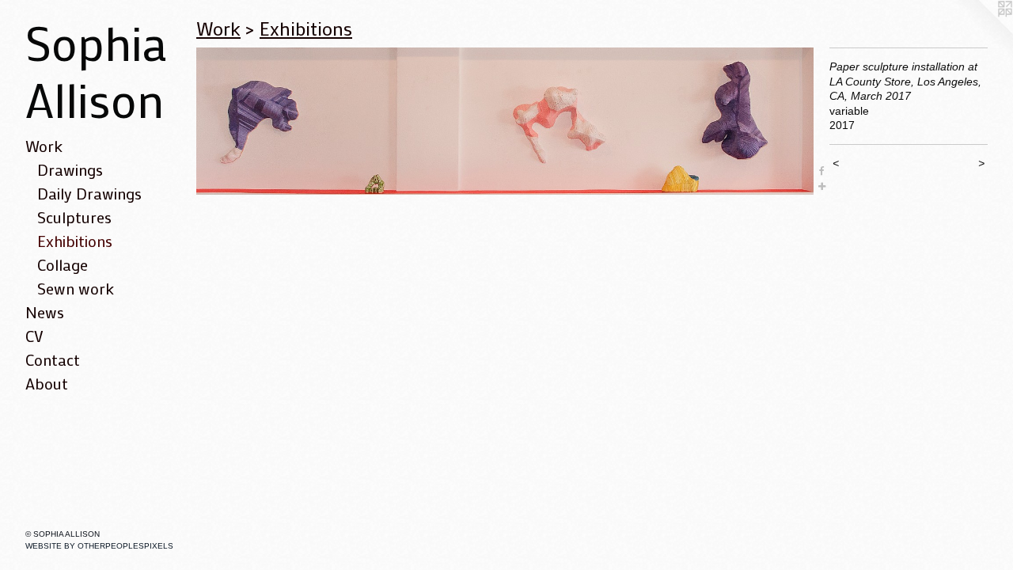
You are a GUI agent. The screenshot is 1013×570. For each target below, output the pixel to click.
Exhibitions (74, 240)
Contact (52, 359)
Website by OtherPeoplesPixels (99, 546)
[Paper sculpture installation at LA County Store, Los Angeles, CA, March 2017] (505, 121)
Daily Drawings (89, 193)
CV (34, 335)
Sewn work (75, 288)
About (46, 383)
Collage (62, 264)
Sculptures (74, 217)
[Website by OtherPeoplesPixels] (981, 31)
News (44, 312)
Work (44, 145)
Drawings (70, 169)
